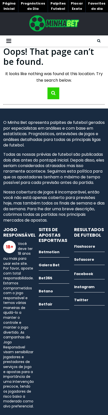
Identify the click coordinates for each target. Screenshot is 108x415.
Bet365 (45, 278)
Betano (46, 291)
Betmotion (49, 251)
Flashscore (84, 246)
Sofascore (84, 259)
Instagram (84, 286)
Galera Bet (49, 265)
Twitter (81, 299)
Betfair (45, 304)
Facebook (83, 273)
